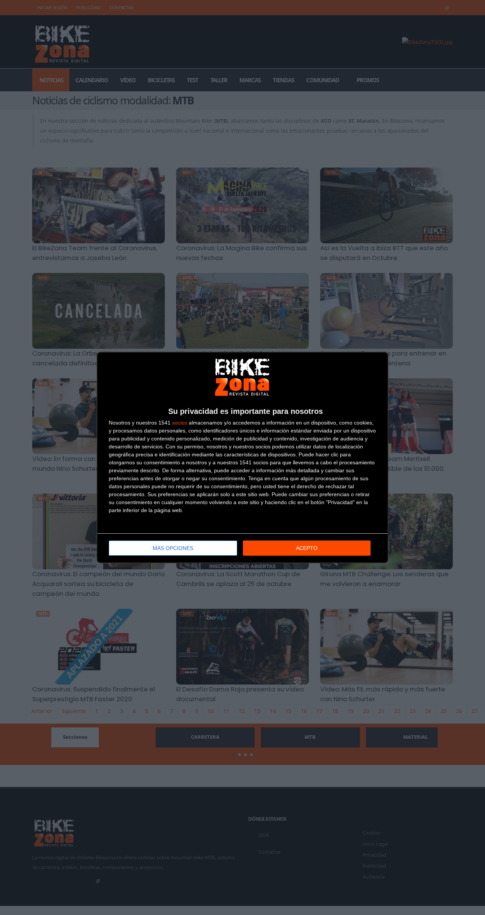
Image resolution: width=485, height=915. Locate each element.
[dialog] (242, 457)
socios (179, 422)
